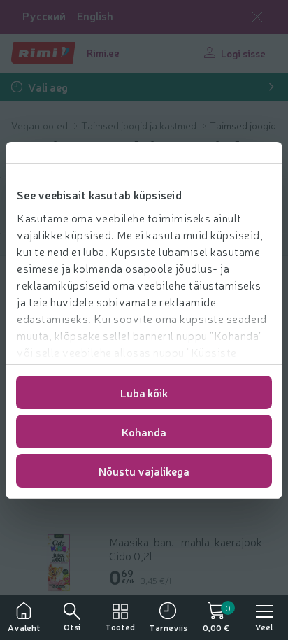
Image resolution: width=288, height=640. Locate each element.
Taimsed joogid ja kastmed (140, 125)
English (95, 15)
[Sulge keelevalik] (257, 16)
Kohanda (144, 431)
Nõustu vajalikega (144, 470)
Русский (44, 15)
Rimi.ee (103, 52)
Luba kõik (144, 392)
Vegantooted (40, 125)
